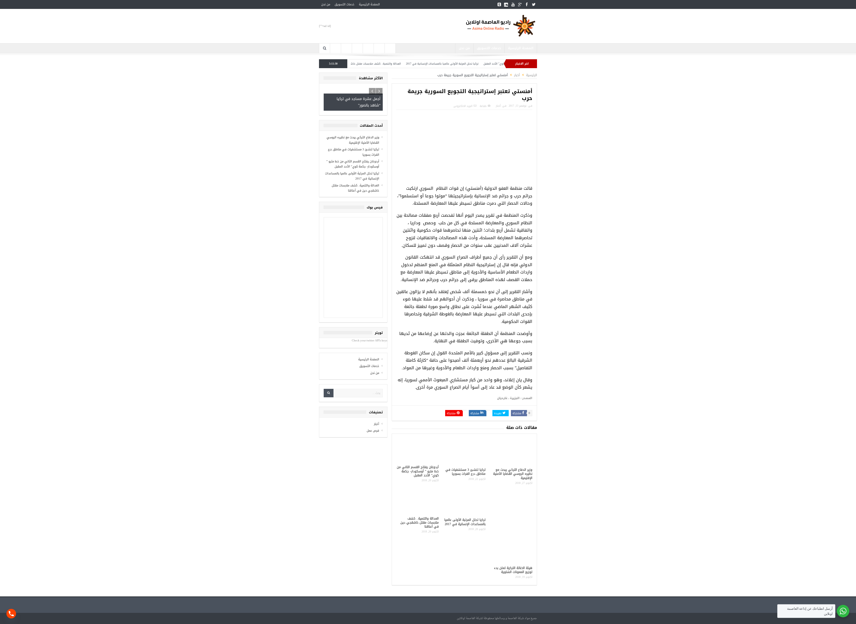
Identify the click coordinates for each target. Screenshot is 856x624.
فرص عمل (373, 435)
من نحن (325, 4)
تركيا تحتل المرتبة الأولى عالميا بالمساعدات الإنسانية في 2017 (473, 63)
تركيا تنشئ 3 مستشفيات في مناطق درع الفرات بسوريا (465, 472)
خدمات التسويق (344, 4)
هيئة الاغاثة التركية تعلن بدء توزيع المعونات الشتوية (513, 570)
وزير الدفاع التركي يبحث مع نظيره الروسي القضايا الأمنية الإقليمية (512, 474)
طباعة (483, 106)
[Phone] (11, 613)
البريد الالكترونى (462, 106)
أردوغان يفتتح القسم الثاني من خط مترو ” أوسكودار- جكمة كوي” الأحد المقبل (418, 471)
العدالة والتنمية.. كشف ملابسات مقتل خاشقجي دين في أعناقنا (395, 63)
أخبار (498, 105)
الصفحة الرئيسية (369, 4)
